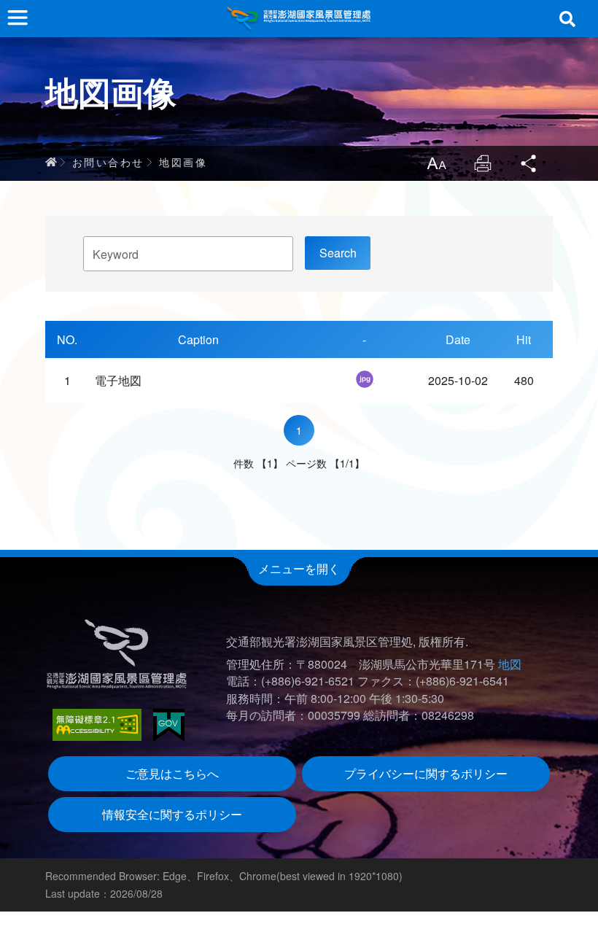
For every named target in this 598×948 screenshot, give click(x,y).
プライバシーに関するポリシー (426, 773)
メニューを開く (299, 568)
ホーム (51, 162)
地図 (509, 664)
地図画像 (183, 162)
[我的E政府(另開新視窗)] (169, 725)
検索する (567, 18)
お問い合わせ (108, 162)
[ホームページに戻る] (299, 18)
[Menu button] (17, 17)
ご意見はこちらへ (172, 773)
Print (482, 163)
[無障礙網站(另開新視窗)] (97, 725)
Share (529, 163)
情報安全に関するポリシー (172, 814)
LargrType (436, 163)
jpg (364, 379)
